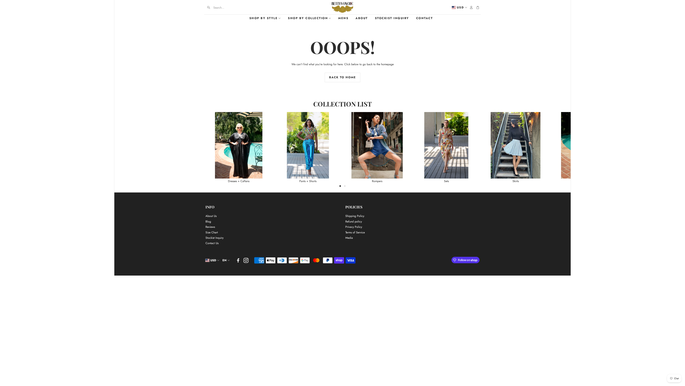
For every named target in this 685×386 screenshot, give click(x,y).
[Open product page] (239, 145)
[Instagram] (245, 260)
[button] (228, 7)
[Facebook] (238, 260)
